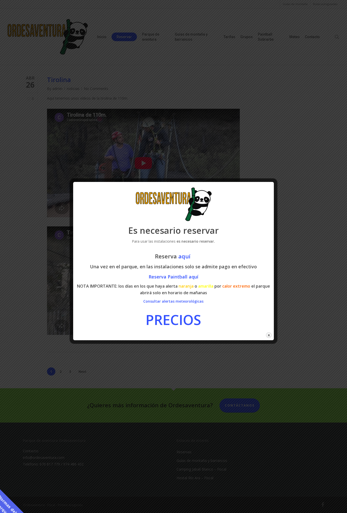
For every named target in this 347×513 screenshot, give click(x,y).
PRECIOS (173, 319)
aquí (185, 256)
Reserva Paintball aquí (173, 277)
